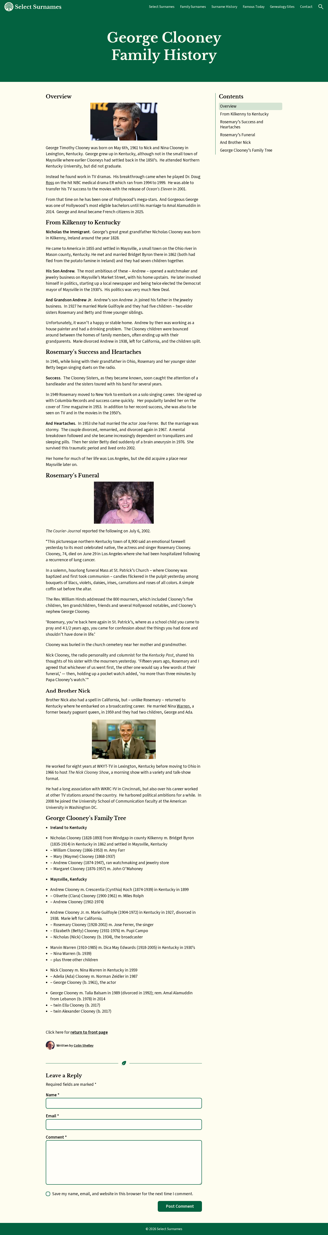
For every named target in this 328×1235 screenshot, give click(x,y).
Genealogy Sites (282, 6)
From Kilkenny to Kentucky (244, 114)
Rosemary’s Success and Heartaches (241, 124)
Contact (306, 6)
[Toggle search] (321, 6)
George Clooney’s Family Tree (246, 150)
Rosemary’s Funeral (237, 135)
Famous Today (253, 6)
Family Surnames (193, 6)
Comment (56, 1137)
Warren (183, 706)
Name (52, 1095)
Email (52, 1116)
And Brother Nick (235, 142)
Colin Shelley (83, 1045)
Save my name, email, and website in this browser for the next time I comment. (122, 1194)
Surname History (224, 6)
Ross (50, 182)
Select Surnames (161, 6)
